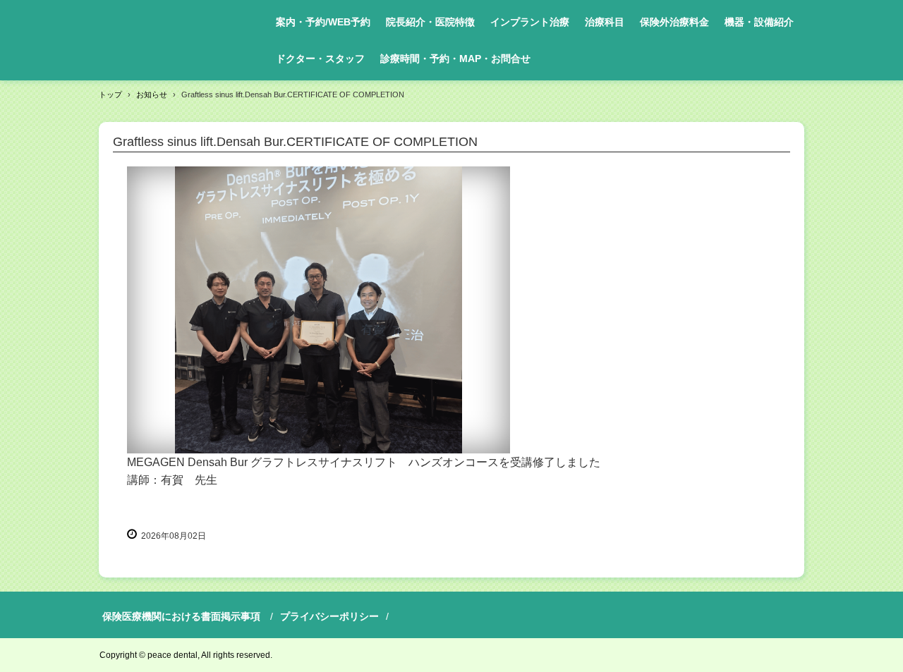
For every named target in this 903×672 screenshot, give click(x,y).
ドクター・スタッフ (320, 58)
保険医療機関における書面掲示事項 (181, 616)
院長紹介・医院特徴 (430, 22)
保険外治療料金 (674, 22)
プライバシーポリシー (329, 616)
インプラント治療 (529, 22)
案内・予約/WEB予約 (323, 22)
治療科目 (604, 22)
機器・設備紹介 (759, 22)
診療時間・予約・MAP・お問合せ (455, 58)
